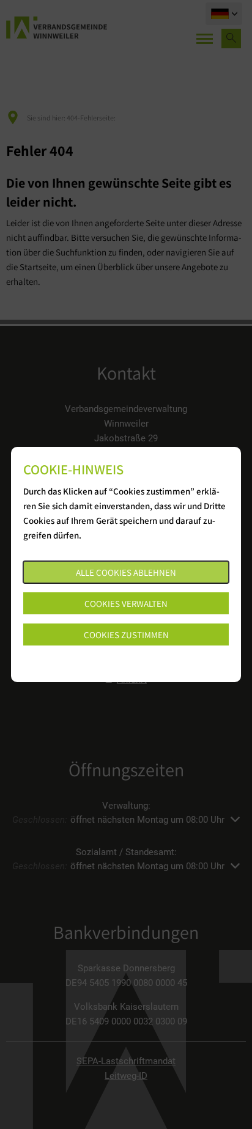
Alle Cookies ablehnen (126, 572)
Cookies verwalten (126, 603)
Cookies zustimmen (126, 635)
